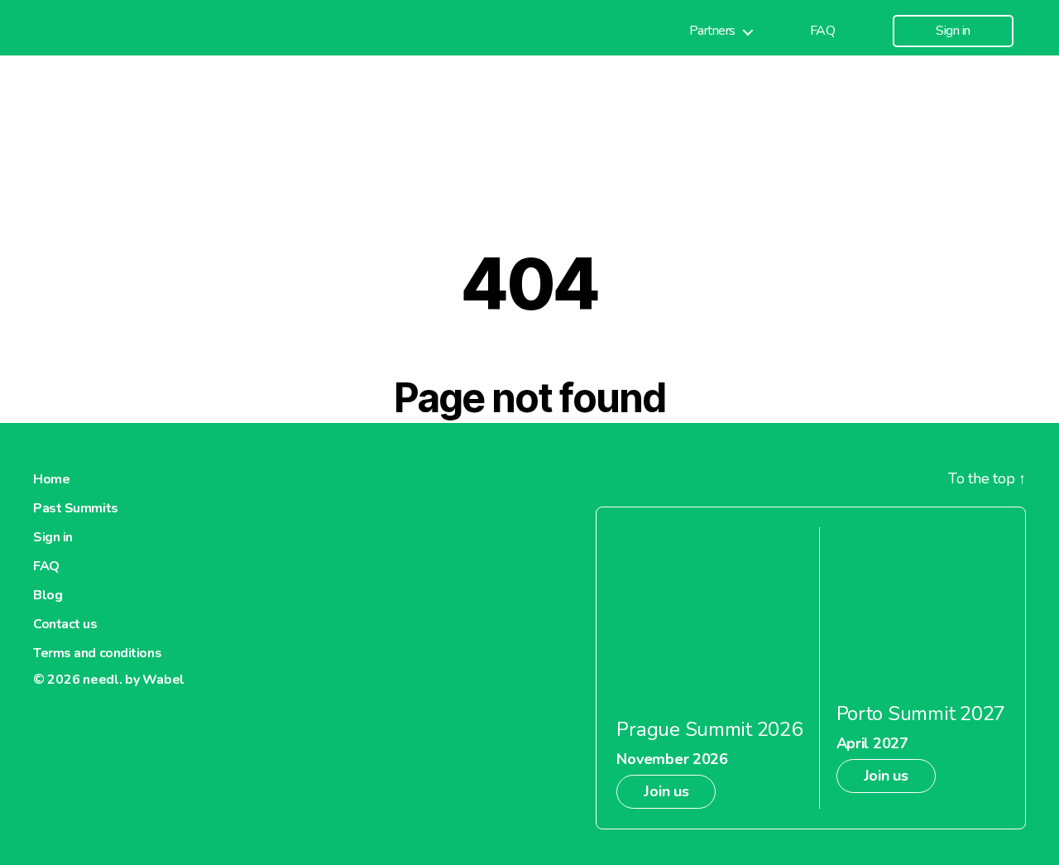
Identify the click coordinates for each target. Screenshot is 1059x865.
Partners (712, 31)
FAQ (823, 31)
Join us (666, 791)
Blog (47, 595)
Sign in (953, 31)
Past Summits (75, 508)
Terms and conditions (97, 653)
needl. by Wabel (133, 679)
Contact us (65, 624)
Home (51, 479)
